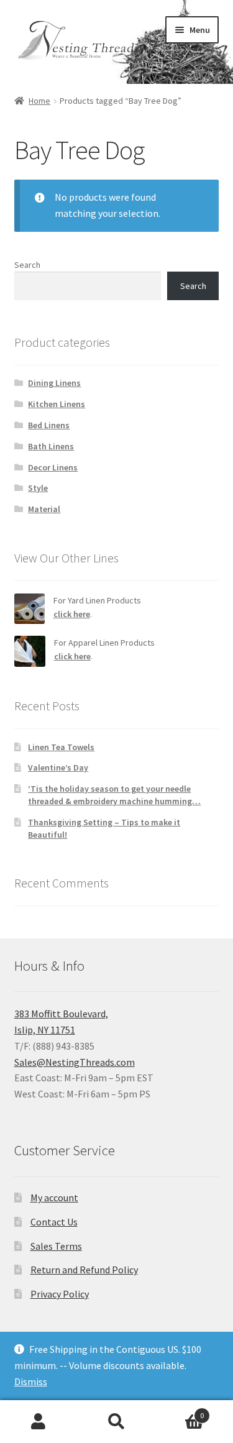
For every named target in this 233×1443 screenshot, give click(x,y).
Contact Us (54, 1222)
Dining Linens (54, 382)
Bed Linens (49, 425)
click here (71, 614)
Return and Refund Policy (84, 1269)
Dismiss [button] (30, 1381)
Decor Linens (53, 467)
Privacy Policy (59, 1294)
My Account (39, 1422)
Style (38, 487)
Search (27, 264)
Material (44, 509)
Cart (179, 1411)
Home (39, 100)
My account (54, 1197)
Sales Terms (56, 1246)
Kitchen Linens (56, 404)
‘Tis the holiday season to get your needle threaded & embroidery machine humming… (114, 795)
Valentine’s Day (58, 767)
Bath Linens (51, 446)
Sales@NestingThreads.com (74, 1062)
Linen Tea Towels (61, 747)
